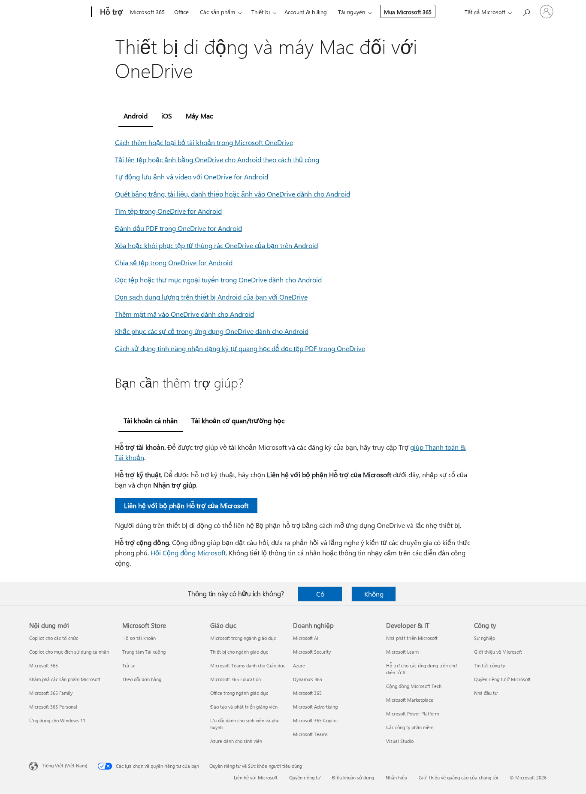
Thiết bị (260, 11)
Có (320, 593)
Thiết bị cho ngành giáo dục (239, 652)
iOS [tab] (166, 115)
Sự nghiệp (484, 638)
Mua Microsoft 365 (408, 11)
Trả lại (129, 665)
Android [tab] (136, 115)
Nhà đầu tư (486, 693)
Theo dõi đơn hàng (141, 679)
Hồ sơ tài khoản (139, 638)
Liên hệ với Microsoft (256, 777)
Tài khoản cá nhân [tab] (151, 420)
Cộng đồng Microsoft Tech (413, 686)
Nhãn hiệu (396, 777)
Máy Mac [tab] (199, 115)
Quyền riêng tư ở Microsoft (502, 679)
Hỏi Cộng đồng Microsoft (188, 552)
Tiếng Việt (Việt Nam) (64, 765)
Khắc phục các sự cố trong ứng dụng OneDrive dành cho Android (211, 331)
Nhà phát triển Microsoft (412, 638)
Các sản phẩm (217, 11)
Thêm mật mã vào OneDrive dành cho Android (184, 313)
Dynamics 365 (307, 679)
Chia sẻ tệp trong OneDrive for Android (174, 262)
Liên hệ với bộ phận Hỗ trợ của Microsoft (186, 505)
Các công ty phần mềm (409, 727)
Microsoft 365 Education (235, 679)
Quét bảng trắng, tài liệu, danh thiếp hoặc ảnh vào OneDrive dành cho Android (232, 193)
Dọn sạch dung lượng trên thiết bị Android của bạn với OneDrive (211, 296)
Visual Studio (400, 741)
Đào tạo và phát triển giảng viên (244, 706)
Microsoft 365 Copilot (315, 720)
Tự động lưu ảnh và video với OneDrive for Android (191, 176)
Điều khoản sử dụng (353, 777)
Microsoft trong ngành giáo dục (243, 638)
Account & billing (305, 11)
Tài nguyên (351, 11)
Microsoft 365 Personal (53, 706)
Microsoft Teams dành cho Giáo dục (247, 665)
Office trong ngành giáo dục (239, 693)
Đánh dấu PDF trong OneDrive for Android (178, 228)
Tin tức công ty (489, 665)
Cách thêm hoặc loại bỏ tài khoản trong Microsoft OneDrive (204, 142)
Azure (299, 665)
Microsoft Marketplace (409, 700)
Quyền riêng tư (304, 777)
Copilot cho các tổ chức (53, 638)
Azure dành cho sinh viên (236, 741)
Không (374, 593)
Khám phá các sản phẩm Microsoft (64, 679)
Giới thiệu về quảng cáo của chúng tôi (458, 777)
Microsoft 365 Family (50, 693)
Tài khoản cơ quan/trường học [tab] (237, 420)
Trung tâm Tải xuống (144, 652)
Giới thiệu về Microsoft (498, 652)
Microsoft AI (305, 638)
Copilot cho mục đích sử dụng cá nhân (69, 652)
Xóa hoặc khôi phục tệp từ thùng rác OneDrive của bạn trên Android (216, 245)
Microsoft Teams (310, 734)
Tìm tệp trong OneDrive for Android (168, 210)
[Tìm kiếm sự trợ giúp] (526, 11)
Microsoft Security (312, 652)
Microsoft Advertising (315, 706)
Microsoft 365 (147, 11)
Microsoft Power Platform (412, 713)
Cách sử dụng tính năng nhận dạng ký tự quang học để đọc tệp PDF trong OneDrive (240, 348)
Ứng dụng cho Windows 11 (57, 720)
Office (181, 11)
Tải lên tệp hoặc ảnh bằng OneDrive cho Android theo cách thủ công (217, 159)
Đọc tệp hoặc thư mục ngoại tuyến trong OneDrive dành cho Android (218, 279)
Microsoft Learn (402, 652)
